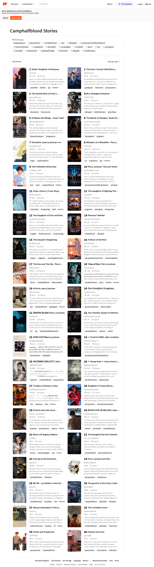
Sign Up (148, 4)
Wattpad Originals (42, 561)
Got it (5, 18)
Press (117, 561)
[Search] (40, 4)
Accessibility (82, 565)
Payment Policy (70, 565)
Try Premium (126, 4)
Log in (140, 4)
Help (91, 565)
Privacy (59, 565)
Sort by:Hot (113, 61)
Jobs (111, 561)
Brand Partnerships (100, 561)
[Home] (5, 4)
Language (77, 561)
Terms (52, 565)
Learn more (15, 18)
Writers (85, 561)
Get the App (67, 561)
